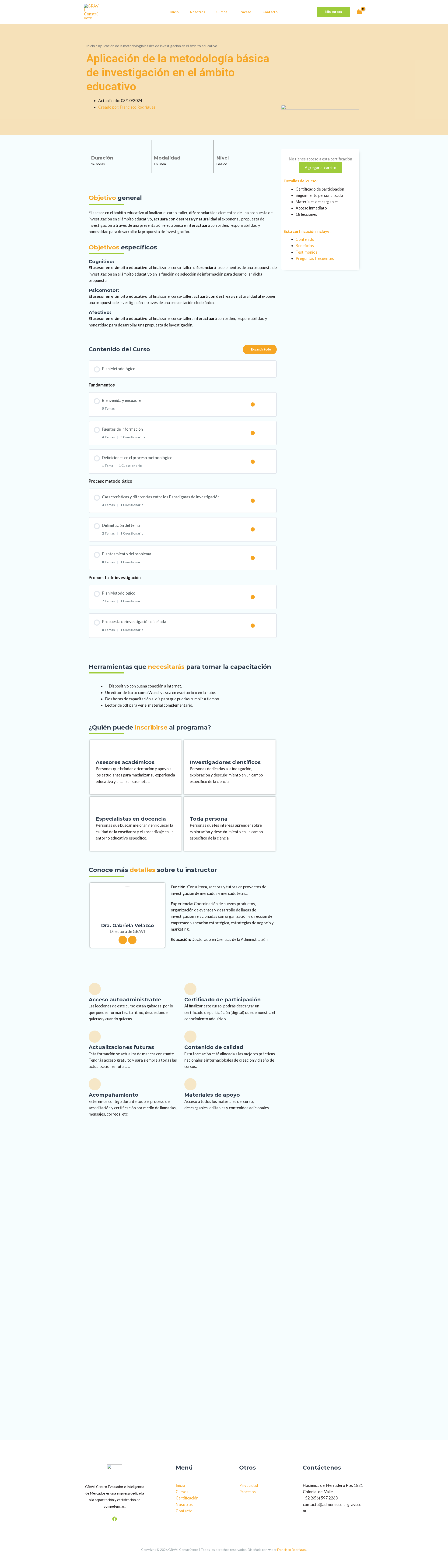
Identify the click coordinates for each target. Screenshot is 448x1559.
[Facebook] (114, 1518)
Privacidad (248, 1485)
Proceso (244, 12)
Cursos (221, 12)
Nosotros (197, 12)
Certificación (187, 1497)
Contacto (270, 12)
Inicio (174, 12)
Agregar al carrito (320, 167)
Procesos (247, 1491)
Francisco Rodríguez (291, 1550)
